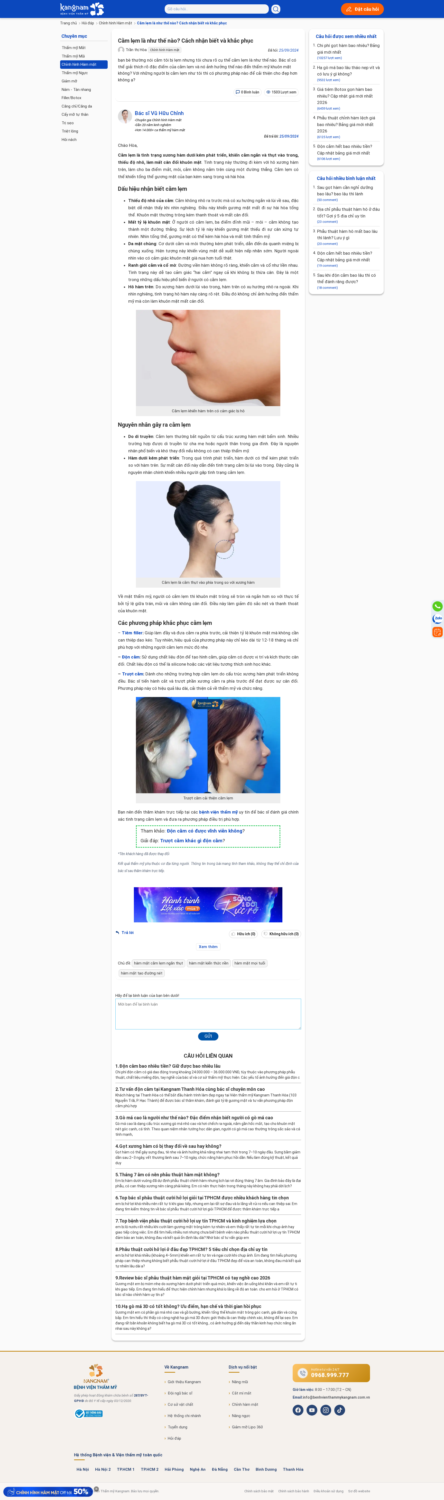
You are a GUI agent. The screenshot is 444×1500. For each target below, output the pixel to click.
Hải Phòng (174, 1469)
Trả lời (127, 932)
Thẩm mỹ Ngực (75, 73)
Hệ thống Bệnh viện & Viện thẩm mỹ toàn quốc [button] (118, 1455)
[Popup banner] (48, 1492)
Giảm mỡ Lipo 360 (247, 1427)
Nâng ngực (241, 1415)
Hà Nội (83, 1469)
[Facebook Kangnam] (298, 1410)
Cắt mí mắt (241, 1393)
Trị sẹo (68, 123)
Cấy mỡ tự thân (75, 114)
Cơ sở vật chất (180, 1404)
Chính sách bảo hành (293, 1491)
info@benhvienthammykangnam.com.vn (336, 1397)
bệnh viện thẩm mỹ (218, 812)
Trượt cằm (132, 673)
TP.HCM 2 (150, 1469)
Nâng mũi (240, 1382)
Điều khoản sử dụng (329, 1491)
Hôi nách (69, 139)
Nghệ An (198, 1469)
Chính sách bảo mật (259, 1491)
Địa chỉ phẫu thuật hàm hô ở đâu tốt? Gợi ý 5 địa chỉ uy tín (348, 215)
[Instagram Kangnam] (325, 1410)
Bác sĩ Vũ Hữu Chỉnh (159, 113)
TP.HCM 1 (126, 1469)
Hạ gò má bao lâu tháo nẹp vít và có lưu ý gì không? (348, 73)
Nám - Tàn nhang (76, 89)
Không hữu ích (284, 934)
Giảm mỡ (69, 81)
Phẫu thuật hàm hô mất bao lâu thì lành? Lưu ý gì (347, 237)
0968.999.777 (330, 1375)
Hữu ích (245, 934)
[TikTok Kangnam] (339, 1410)
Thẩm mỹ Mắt (74, 47)
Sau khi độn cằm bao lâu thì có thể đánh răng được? (346, 281)
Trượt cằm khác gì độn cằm (191, 841)
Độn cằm (131, 657)
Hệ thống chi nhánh (184, 1415)
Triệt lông (70, 131)
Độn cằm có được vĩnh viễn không (204, 831)
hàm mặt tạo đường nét (141, 973)
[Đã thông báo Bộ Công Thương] (88, 1418)
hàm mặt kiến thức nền (208, 963)
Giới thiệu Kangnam (184, 1382)
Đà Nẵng (220, 1469)
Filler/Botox (71, 97)
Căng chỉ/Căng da (77, 106)
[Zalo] (437, 619)
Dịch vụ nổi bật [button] (243, 1367)
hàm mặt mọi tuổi (250, 963)
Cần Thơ (241, 1469)
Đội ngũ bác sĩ (180, 1393)
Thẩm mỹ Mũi (73, 56)
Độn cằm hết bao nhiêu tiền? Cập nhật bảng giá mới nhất (344, 152)
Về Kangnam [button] (176, 1367)
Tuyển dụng (177, 1427)
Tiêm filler (132, 632)
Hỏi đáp (88, 23)
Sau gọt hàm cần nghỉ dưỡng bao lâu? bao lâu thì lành (345, 193)
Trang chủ (68, 23)
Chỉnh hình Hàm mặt (115, 23)
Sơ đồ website (359, 1491)
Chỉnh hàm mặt (245, 1404)
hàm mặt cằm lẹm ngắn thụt (158, 963)
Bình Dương (266, 1469)
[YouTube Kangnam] (312, 1410)
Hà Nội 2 (103, 1469)
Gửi (208, 1036)
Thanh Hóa (293, 1469)
